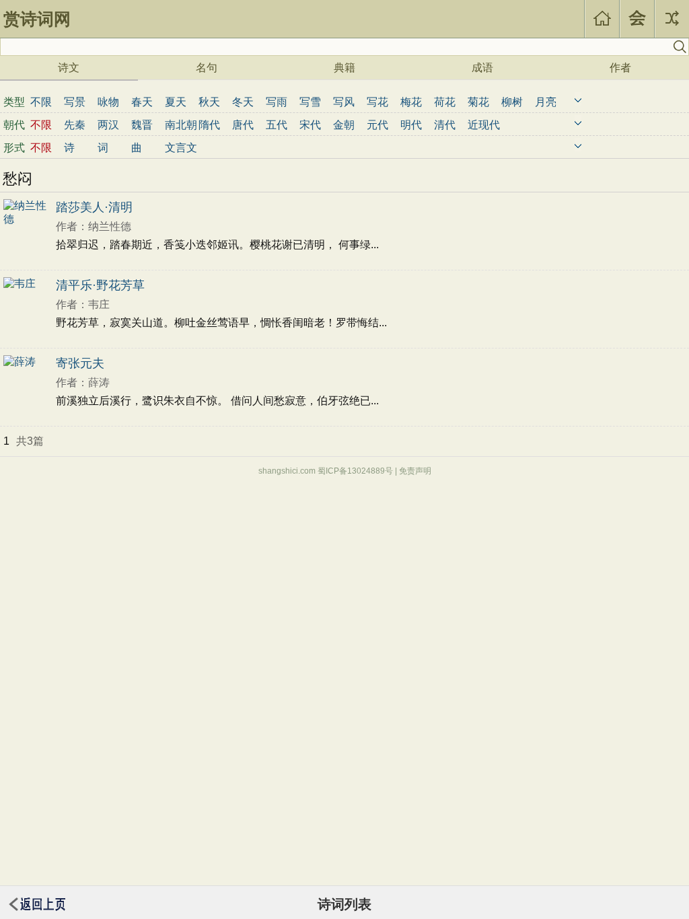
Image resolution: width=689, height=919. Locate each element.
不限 (41, 102)
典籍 (344, 67)
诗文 (68, 67)
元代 (377, 125)
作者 (620, 67)
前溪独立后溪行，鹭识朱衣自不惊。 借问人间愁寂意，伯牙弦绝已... (217, 400)
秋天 (209, 102)
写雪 (310, 102)
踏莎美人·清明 (94, 207)
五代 (276, 125)
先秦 (74, 125)
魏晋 (142, 125)
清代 (445, 125)
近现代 (484, 125)
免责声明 (415, 471)
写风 (344, 102)
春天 (142, 102)
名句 (206, 67)
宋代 (310, 125)
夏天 (175, 102)
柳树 (512, 102)
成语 (482, 67)
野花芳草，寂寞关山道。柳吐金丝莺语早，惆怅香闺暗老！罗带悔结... (221, 322)
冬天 (243, 102)
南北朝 (181, 125)
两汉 (108, 125)
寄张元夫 (80, 363)
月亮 (545, 102)
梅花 (411, 102)
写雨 (276, 102)
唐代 (243, 125)
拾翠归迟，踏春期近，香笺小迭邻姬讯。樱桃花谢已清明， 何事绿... (217, 244)
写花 (377, 102)
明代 (411, 125)
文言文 (181, 147)
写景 (74, 102)
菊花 (478, 102)
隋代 (209, 125)
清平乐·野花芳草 (100, 285)
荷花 (445, 102)
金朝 (344, 125)
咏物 (108, 102)
